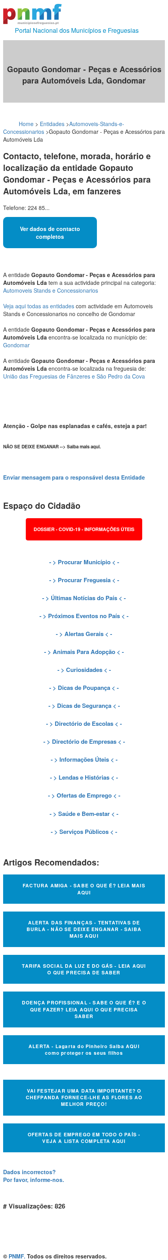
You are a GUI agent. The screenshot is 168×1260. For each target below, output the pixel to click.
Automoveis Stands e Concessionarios (50, 290)
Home (26, 124)
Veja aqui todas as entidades (38, 306)
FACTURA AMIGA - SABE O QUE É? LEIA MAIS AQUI (84, 889)
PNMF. (17, 1256)
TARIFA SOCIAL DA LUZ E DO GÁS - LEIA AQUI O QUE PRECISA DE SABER (84, 969)
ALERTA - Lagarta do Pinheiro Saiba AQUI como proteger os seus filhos (84, 1049)
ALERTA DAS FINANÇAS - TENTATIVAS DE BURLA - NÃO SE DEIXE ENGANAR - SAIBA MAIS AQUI (84, 929)
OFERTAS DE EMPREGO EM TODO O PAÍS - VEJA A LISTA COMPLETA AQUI (84, 1137)
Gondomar (16, 345)
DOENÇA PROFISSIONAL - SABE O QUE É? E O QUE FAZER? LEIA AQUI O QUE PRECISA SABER (84, 1009)
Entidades (52, 124)
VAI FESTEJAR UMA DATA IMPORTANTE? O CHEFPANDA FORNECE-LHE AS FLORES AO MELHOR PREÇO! (84, 1097)
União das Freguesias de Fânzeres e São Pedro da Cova (74, 376)
